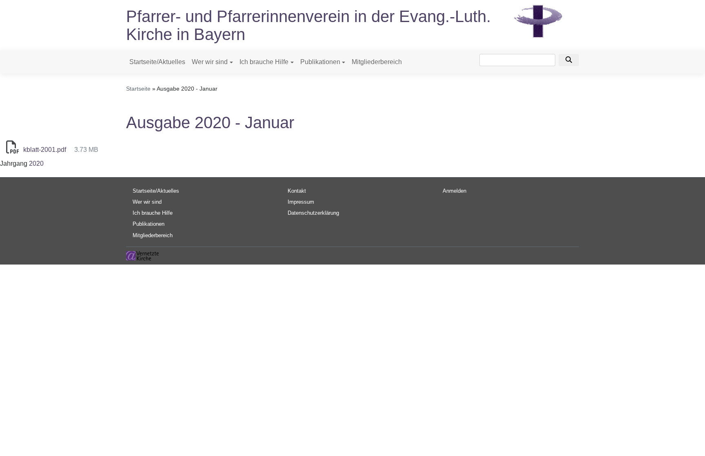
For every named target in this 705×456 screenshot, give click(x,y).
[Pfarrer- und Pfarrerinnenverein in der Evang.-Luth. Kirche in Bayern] (538, 20)
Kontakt (297, 191)
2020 (36, 163)
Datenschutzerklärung (313, 213)
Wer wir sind (210, 61)
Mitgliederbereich (377, 61)
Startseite (138, 88)
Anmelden (454, 191)
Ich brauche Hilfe (263, 61)
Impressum (301, 202)
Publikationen (320, 61)
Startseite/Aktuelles (157, 61)
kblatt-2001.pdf (44, 149)
